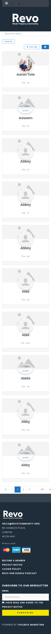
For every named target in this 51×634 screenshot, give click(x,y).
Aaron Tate (25, 74)
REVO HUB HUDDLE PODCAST (19, 573)
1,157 (42, 489)
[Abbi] (25, 287)
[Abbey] (25, 157)
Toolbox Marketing (30, 624)
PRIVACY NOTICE (12, 564)
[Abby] (25, 417)
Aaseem (25, 118)
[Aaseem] (25, 101)
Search (8, 41)
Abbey (25, 161)
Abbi (25, 291)
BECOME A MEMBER (13, 560)
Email (5, 590)
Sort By (33, 46)
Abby (25, 421)
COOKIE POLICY (11, 569)
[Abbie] (25, 362)
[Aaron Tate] (25, 70)
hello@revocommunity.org (21, 523)
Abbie (25, 378)
